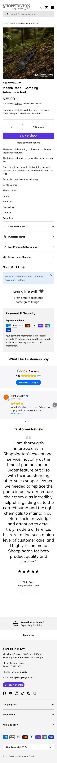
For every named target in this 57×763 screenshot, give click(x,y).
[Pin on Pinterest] (23, 267)
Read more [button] (16, 413)
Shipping (18, 103)
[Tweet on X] (12, 267)
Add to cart (38, 127)
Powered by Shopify (27, 756)
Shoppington (14, 756)
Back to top (28, 635)
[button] (2, 405)
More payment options (28, 142)
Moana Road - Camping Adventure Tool (25, 23)
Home (5, 23)
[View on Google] (6, 397)
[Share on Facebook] (17, 267)
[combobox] (28, 14)
